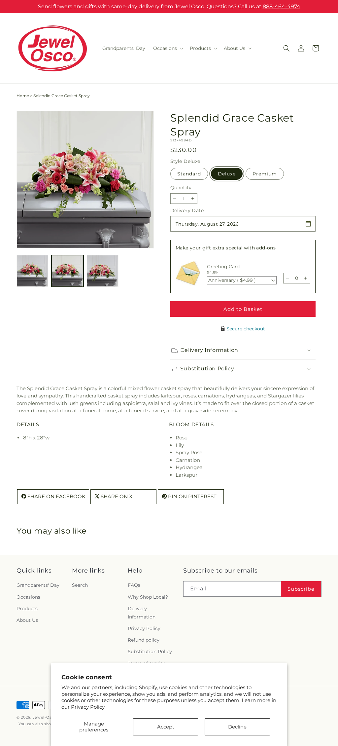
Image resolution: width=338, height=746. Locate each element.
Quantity (180, 188)
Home (23, 95)
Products (27, 609)
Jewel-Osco (44, 717)
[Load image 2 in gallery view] (67, 271)
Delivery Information (141, 613)
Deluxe (227, 174)
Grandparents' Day (38, 585)
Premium (265, 174)
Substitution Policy (150, 651)
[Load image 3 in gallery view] (102, 271)
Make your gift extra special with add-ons (226, 248)
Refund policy (143, 640)
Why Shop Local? (148, 597)
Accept (165, 727)
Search (80, 585)
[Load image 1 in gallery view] (32, 271)
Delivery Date (187, 210)
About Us (27, 620)
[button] (167, 48)
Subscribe (301, 589)
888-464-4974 (281, 6)
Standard (189, 174)
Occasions (28, 597)
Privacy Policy (88, 707)
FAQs (134, 585)
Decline (237, 727)
